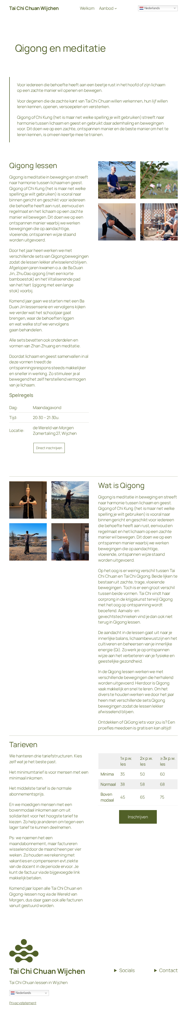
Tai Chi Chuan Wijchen (47, 971)
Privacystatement (22, 1003)
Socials (127, 970)
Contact (168, 970)
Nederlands (23, 993)
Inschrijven (138, 817)
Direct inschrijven (49, 447)
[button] (176, 7)
